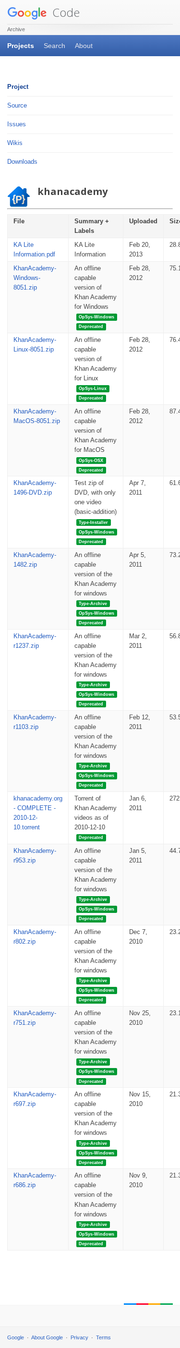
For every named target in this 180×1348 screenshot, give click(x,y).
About (84, 45)
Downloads (22, 161)
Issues (16, 124)
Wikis (15, 142)
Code (64, 12)
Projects (20, 45)
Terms (103, 1337)
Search (54, 45)
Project (17, 86)
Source (17, 105)
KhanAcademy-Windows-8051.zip (34, 278)
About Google (47, 1337)
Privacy (79, 1337)
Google (15, 1337)
